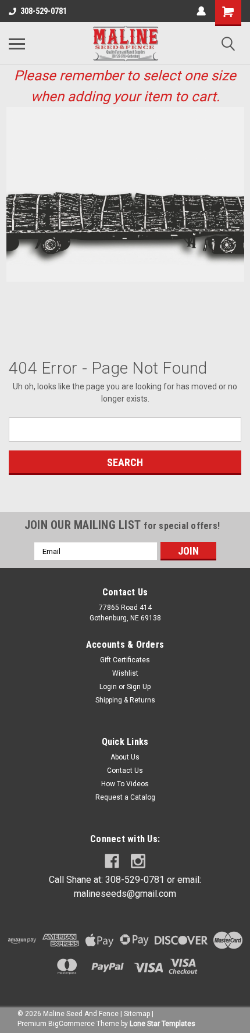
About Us (125, 757)
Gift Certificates (125, 660)
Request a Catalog (125, 797)
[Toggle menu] (17, 44)
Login (108, 687)
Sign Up (139, 687)
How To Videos (125, 784)
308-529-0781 (43, 11)
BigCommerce (71, 1024)
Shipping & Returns (125, 700)
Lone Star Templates (162, 1024)
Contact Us (125, 770)
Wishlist (125, 673)
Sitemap (137, 1014)
